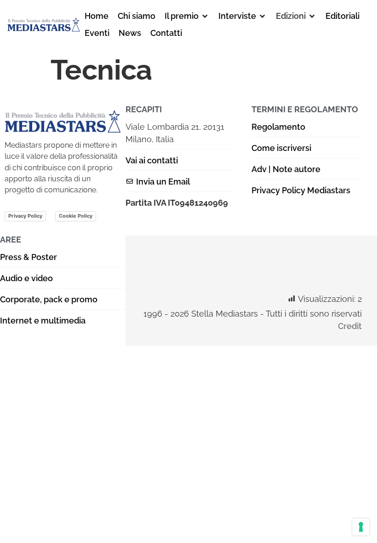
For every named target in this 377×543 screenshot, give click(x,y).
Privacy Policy (25, 216)
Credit (350, 326)
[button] (187, 15)
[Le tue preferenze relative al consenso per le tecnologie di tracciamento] (361, 527)
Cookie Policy (75, 216)
